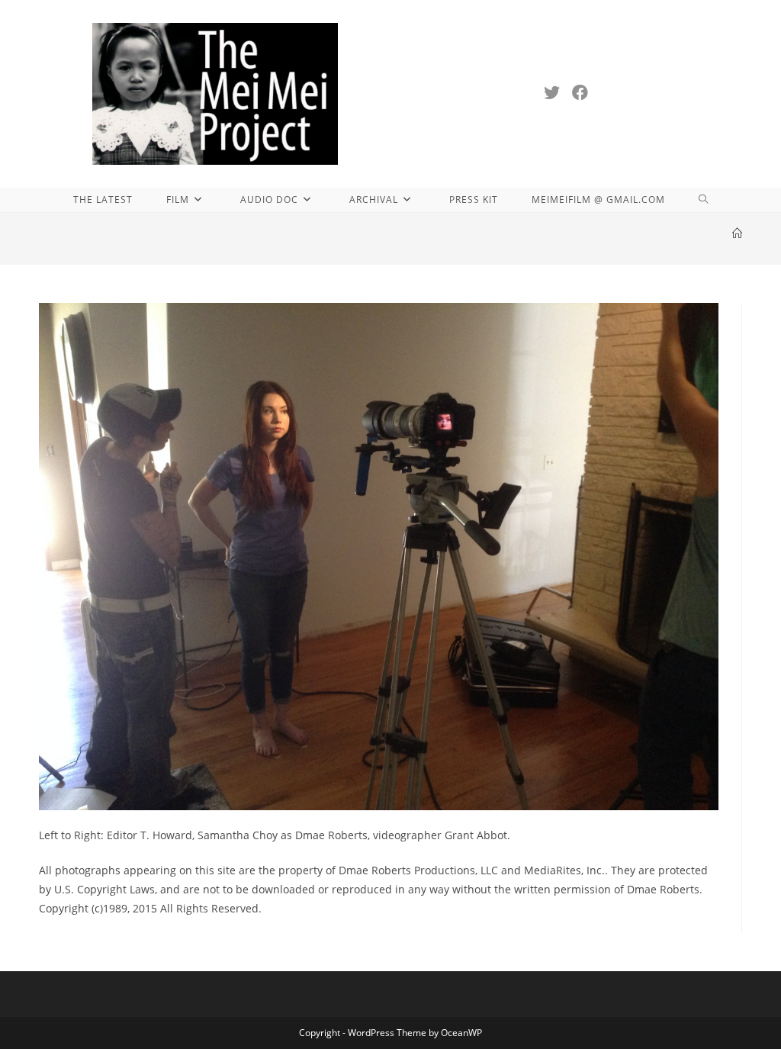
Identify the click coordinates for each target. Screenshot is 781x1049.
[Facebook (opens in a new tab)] (580, 93)
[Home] (737, 233)
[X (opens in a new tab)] (552, 93)
